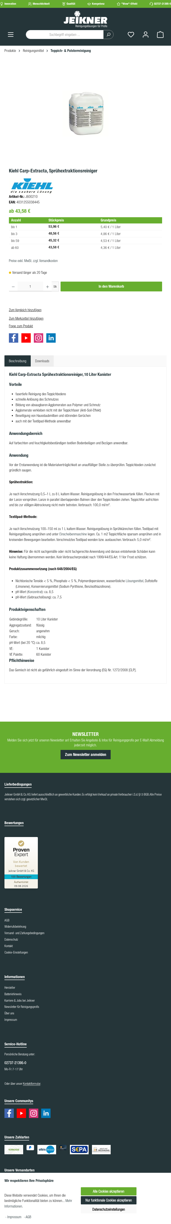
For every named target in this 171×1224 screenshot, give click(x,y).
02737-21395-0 (162, 3)
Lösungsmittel (134, 581)
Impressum (10, 1019)
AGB (6, 920)
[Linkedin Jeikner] (52, 339)
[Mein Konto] (145, 34)
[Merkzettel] (131, 34)
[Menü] (10, 34)
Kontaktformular (31, 1083)
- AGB (27, 1217)
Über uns (9, 1013)
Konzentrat (35, 592)
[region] (85, 114)
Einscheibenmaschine (73, 534)
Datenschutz (11, 939)
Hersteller (9, 987)
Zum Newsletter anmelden (85, 754)
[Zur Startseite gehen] (85, 19)
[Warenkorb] (160, 34)
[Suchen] (108, 34)
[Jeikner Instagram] (39, 339)
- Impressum (13, 1217)
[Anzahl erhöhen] (47, 286)
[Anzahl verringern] (13, 286)
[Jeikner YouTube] (27, 339)
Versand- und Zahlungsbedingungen (24, 933)
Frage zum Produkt (21, 326)
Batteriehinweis (13, 994)
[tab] (17, 360)
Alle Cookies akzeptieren (108, 1191)
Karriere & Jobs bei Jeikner (19, 1000)
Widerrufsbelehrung (15, 926)
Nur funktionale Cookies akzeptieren (109, 1200)
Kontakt (8, 946)
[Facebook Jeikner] (14, 339)
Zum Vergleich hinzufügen (25, 310)
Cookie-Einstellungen (16, 952)
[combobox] (65, 34)
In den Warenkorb (111, 286)
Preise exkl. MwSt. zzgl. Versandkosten (33, 261)
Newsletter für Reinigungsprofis (21, 1007)
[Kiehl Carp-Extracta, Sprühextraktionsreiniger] (85, 113)
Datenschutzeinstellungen (108, 1209)
